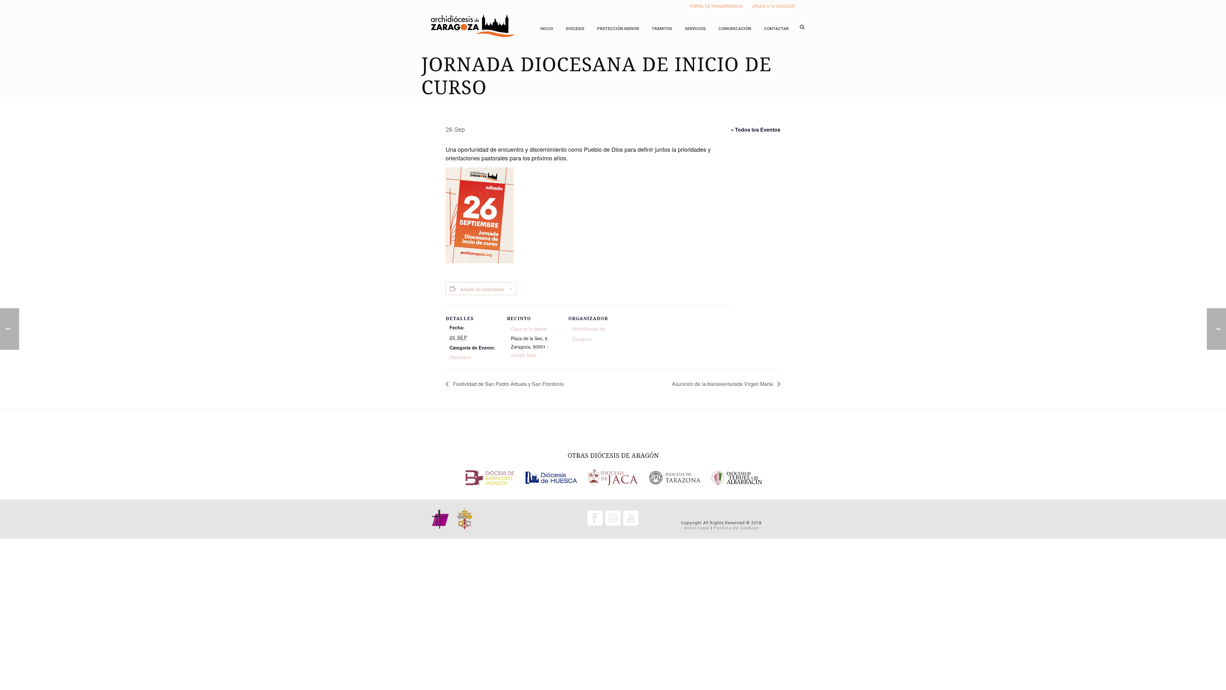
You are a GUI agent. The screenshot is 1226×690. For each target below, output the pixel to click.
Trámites (662, 28)
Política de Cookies (736, 527)
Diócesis (575, 28)
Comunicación (734, 28)
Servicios (695, 28)
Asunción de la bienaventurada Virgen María (723, 383)
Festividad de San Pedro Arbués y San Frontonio (508, 383)
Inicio (546, 28)
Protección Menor (618, 28)
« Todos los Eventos (755, 129)
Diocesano (460, 357)
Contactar (776, 28)
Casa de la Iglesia (529, 329)
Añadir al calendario (482, 289)
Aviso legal (697, 527)
